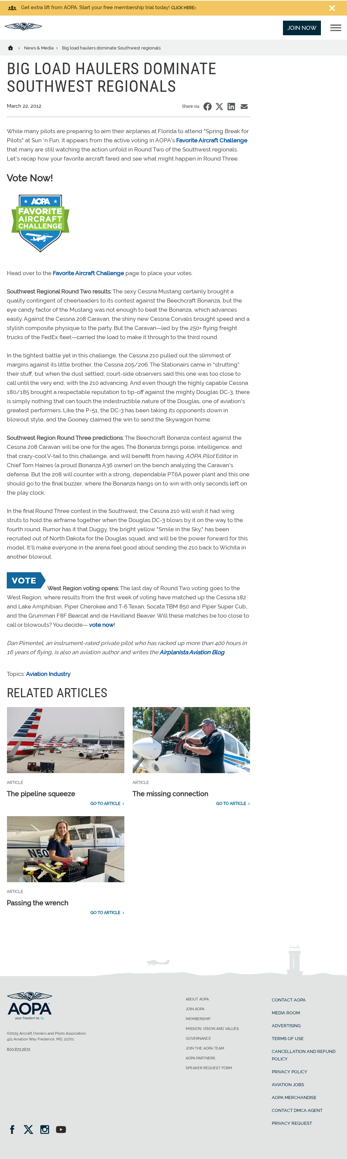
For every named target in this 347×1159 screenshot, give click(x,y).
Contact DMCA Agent (297, 1110)
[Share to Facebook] (207, 106)
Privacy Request (292, 1123)
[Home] (15, 47)
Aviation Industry (48, 673)
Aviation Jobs (288, 1084)
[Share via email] (244, 106)
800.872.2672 (18, 1049)
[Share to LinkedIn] (231, 106)
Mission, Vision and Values (212, 1029)
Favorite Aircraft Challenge (211, 140)
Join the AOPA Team (205, 1048)
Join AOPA (195, 1009)
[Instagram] (47, 1130)
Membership (198, 1019)
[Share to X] (219, 106)
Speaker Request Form (209, 1068)
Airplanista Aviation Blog (192, 652)
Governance (198, 1038)
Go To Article (105, 803)
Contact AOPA (289, 999)
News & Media (39, 47)
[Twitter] (30, 1130)
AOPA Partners (200, 1058)
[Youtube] (61, 1130)
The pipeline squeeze (41, 794)
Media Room (286, 1012)
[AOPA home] (23, 28)
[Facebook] (14, 1130)
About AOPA (197, 999)
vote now (101, 624)
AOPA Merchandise (294, 1097)
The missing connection (170, 794)
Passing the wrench (37, 903)
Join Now (302, 27)
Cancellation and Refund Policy (303, 1055)
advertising (286, 1025)
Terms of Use (288, 1038)
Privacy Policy (289, 1071)
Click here (182, 7)
